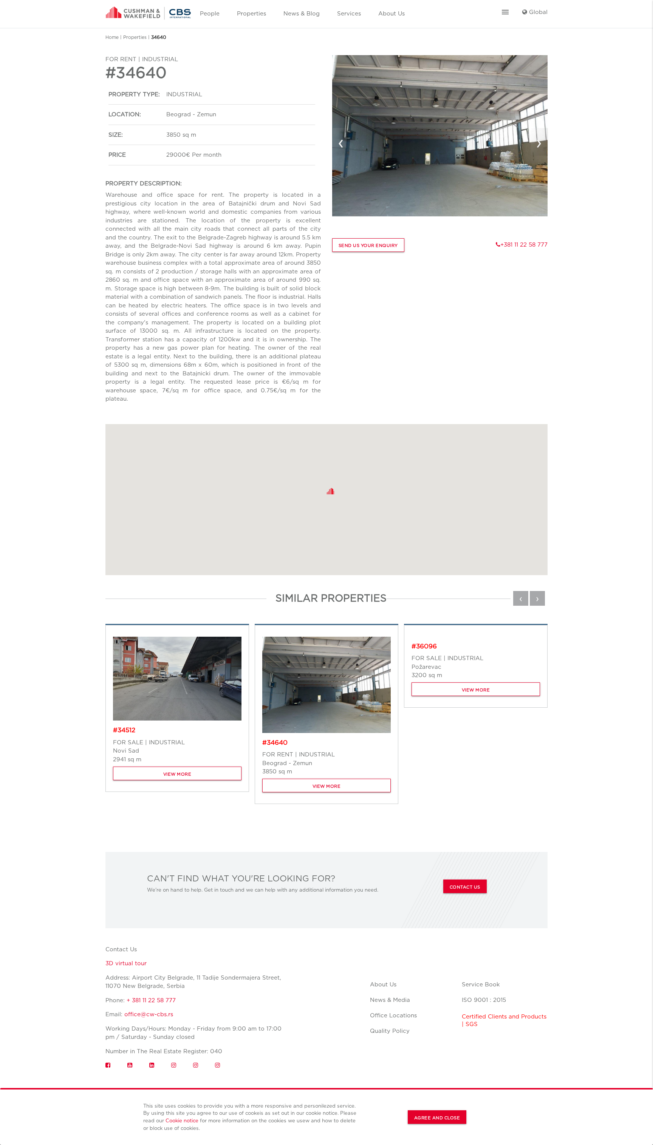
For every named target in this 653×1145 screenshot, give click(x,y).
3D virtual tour (126, 963)
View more (177, 774)
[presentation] (341, 142)
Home (112, 37)
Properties (251, 13)
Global (537, 12)
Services (349, 13)
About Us (391, 13)
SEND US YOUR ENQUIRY (368, 245)
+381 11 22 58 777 (524, 244)
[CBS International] (148, 10)
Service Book (481, 984)
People (210, 13)
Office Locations (393, 1015)
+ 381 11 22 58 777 (151, 1000)
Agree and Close (437, 1117)
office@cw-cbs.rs (148, 1014)
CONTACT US (465, 887)
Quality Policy (390, 1031)
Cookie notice (182, 1120)
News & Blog (301, 13)
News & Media (390, 1000)
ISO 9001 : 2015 (484, 1000)
